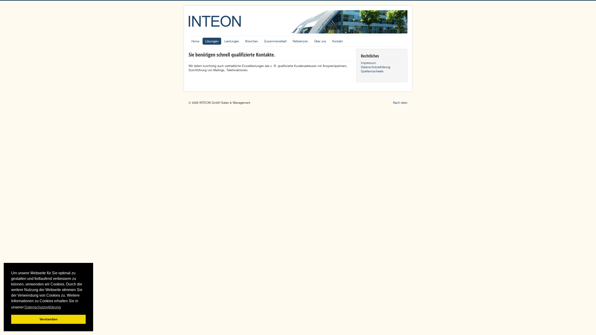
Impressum (368, 63)
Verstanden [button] (49, 319)
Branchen (251, 41)
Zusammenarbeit (275, 41)
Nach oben (400, 102)
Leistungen (231, 41)
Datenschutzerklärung (375, 67)
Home (195, 41)
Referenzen (300, 41)
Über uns (320, 41)
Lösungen (211, 41)
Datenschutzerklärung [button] (42, 307)
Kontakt (337, 41)
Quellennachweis (372, 71)
